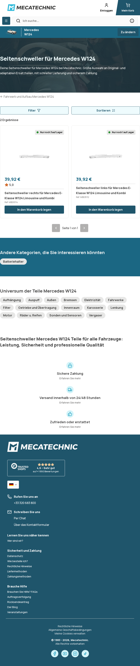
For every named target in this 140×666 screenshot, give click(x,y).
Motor (7, 315)
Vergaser (95, 315)
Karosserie (95, 308)
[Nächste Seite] (84, 228)
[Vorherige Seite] (56, 228)
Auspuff (33, 300)
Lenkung (117, 308)
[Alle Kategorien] (6, 21)
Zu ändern (128, 32)
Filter (32, 110)
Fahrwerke (116, 300)
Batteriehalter (13, 262)
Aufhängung (12, 300)
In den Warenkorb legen (34, 210)
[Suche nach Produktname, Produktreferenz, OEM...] (132, 21)
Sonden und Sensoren (65, 315)
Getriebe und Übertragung (37, 308)
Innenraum (71, 308)
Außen (51, 300)
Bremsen (70, 300)
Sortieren (103, 110)
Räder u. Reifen (31, 315)
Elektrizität (92, 300)
